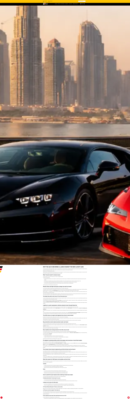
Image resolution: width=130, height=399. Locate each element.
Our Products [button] (62, 3)
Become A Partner (75, 3)
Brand (59, 3)
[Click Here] (45, 3)
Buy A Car (70, 3)
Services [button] (56, 3)
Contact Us (66, 3)
